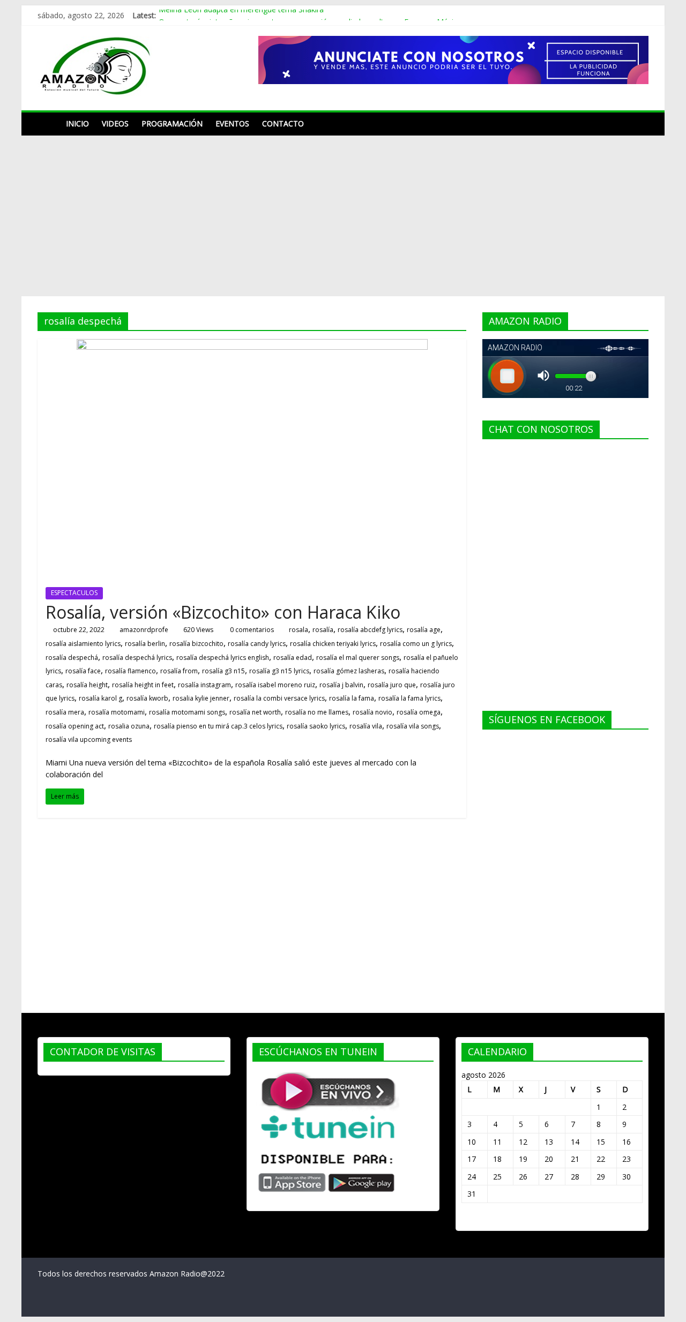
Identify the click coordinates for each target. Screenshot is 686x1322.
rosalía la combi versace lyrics (279, 698)
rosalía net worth (255, 712)
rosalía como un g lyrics (416, 643)
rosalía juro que (392, 684)
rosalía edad (292, 657)
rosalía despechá (72, 657)
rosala (298, 629)
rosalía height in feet (143, 684)
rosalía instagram (204, 684)
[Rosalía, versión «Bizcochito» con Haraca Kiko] (252, 345)
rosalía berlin (145, 643)
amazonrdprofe (144, 629)
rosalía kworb (147, 698)
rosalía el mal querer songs (357, 657)
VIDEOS (115, 123)
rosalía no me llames (316, 712)
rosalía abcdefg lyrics (370, 629)
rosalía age (424, 629)
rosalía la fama (351, 698)
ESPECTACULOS (74, 592)
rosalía (322, 629)
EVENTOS (232, 123)
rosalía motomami (116, 712)
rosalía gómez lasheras (349, 670)
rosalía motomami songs (187, 712)
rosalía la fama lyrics (409, 698)
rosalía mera (65, 712)
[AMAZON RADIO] (48, 123)
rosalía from (179, 670)
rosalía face (83, 670)
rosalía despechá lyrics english (222, 657)
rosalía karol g (100, 698)
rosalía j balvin (341, 684)
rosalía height (87, 684)
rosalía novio (372, 712)
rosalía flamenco (130, 670)
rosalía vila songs (412, 726)
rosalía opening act (75, 726)
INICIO (77, 123)
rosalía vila (365, 726)
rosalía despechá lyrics (137, 657)
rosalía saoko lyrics (316, 726)
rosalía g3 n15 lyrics (279, 670)
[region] (453, 60)
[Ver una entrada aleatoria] (637, 123)
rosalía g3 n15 (223, 670)
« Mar (471, 1219)
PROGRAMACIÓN (172, 123)
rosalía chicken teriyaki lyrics (333, 643)
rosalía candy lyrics (257, 643)
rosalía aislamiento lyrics (83, 643)
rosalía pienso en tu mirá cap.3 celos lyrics (218, 726)
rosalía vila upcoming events (89, 739)
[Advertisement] (343, 216)
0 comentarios (251, 629)
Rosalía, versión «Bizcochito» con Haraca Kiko (223, 612)
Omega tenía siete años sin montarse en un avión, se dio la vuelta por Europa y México (310, 16)
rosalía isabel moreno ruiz (275, 684)
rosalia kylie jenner (201, 698)
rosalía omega (419, 712)
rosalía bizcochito (196, 643)
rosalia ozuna (129, 726)
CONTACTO (283, 123)
